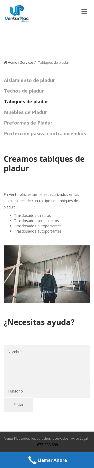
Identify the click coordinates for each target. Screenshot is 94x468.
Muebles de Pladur (25, 112)
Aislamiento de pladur (29, 80)
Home (12, 62)
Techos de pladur (24, 91)
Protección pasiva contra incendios (45, 133)
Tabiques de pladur (26, 101)
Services (27, 62)
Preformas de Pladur (28, 123)
